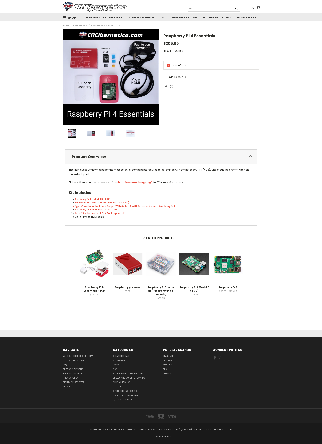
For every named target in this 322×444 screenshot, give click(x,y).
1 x (73, 206)
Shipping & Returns (184, 17)
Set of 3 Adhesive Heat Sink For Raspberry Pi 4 (101, 213)
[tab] (161, 156)
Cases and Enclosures (125, 391)
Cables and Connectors (126, 395)
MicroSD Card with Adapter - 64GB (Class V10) (102, 202)
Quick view (94, 260)
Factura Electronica (217, 17)
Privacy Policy (246, 17)
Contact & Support (142, 17)
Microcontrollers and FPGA (128, 373)
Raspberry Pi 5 (227, 287)
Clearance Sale (121, 356)
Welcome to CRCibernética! (105, 17)
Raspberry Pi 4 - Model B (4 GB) (93, 199)
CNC (115, 369)
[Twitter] (171, 86)
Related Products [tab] (159, 238)
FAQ (163, 17)
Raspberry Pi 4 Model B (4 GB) (194, 288)
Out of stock (94, 266)
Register (79, 382)
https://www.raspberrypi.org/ (135, 182)
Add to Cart (127, 266)
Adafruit (167, 364)
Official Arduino (121, 382)
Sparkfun (168, 356)
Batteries (118, 386)
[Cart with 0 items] (258, 7)
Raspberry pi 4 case (128, 287)
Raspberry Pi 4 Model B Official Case (96, 209)
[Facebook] (166, 86)
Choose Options (228, 266)
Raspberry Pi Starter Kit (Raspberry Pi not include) (161, 290)
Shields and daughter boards (129, 377)
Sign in (67, 382)
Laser (116, 364)
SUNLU (166, 369)
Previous (313, 433)
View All (167, 373)
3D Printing (119, 360)
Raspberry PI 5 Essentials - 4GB (94, 288)
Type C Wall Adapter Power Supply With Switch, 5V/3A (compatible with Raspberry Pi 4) (125, 206)
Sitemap (67, 386)
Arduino (167, 360)
